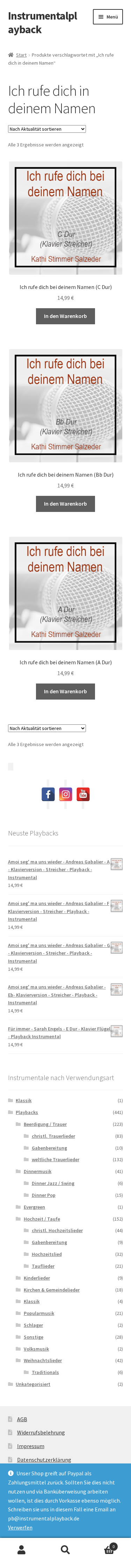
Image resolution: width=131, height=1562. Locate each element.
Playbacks (27, 1112)
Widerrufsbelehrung (41, 1432)
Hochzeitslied (47, 1254)
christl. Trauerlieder (53, 1136)
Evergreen (34, 1207)
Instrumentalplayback (42, 22)
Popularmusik (39, 1313)
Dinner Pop (44, 1195)
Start (21, 55)
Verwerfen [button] (20, 1527)
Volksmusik (36, 1349)
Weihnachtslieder (43, 1360)
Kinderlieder (37, 1278)
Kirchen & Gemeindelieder (52, 1290)
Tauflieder (43, 1266)
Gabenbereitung (49, 1148)
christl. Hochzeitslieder (57, 1230)
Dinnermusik (37, 1171)
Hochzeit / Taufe (42, 1219)
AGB (22, 1419)
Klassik (23, 1100)
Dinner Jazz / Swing (53, 1183)
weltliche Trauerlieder (55, 1159)
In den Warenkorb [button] (65, 315)
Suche (65, 1550)
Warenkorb (101, 1544)
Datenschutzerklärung (44, 1459)
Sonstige (33, 1337)
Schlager (33, 1325)
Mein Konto (22, 1550)
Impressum (30, 1445)
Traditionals (45, 1372)
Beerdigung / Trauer (45, 1124)
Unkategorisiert (33, 1384)
